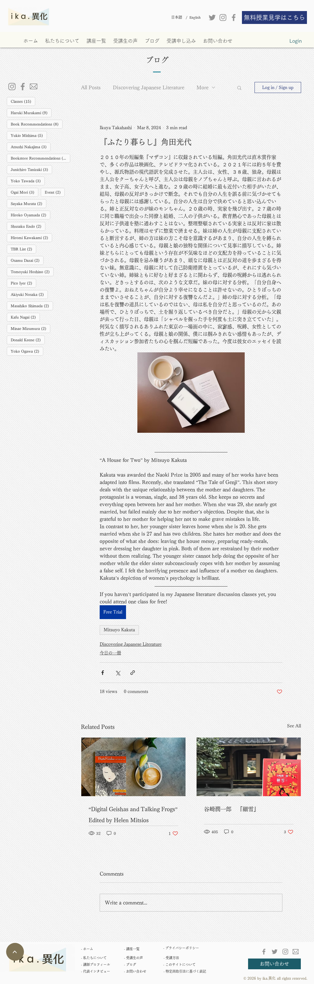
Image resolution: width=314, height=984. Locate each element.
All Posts (91, 87)
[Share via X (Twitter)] (118, 673)
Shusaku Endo (28, 226)
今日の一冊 (110, 653)
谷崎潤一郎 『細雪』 (231, 809)
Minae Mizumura (30, 328)
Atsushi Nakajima (31, 147)
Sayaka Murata (28, 203)
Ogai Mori (24, 192)
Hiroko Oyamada (30, 215)
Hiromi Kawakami (31, 237)
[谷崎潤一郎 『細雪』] (249, 767)
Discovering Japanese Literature (148, 87)
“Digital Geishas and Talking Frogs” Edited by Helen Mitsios (133, 814)
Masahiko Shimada (32, 306)
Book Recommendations (37, 124)
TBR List (23, 249)
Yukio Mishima (29, 135)
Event (55, 192)
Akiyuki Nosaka (29, 294)
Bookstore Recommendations (40, 158)
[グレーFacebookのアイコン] (233, 17)
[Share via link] (133, 673)
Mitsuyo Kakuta (119, 630)
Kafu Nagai (25, 317)
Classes (23, 101)
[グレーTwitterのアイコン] (212, 17)
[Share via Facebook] (102, 673)
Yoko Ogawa (27, 351)
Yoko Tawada (28, 181)
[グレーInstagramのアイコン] (223, 17)
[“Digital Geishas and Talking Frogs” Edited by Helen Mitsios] (133, 767)
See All (294, 726)
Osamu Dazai (27, 260)
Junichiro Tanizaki (31, 169)
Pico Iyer (23, 283)
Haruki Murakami (31, 112)
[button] (239, 87)
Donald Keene (28, 340)
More (203, 87)
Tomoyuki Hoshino (32, 271)
